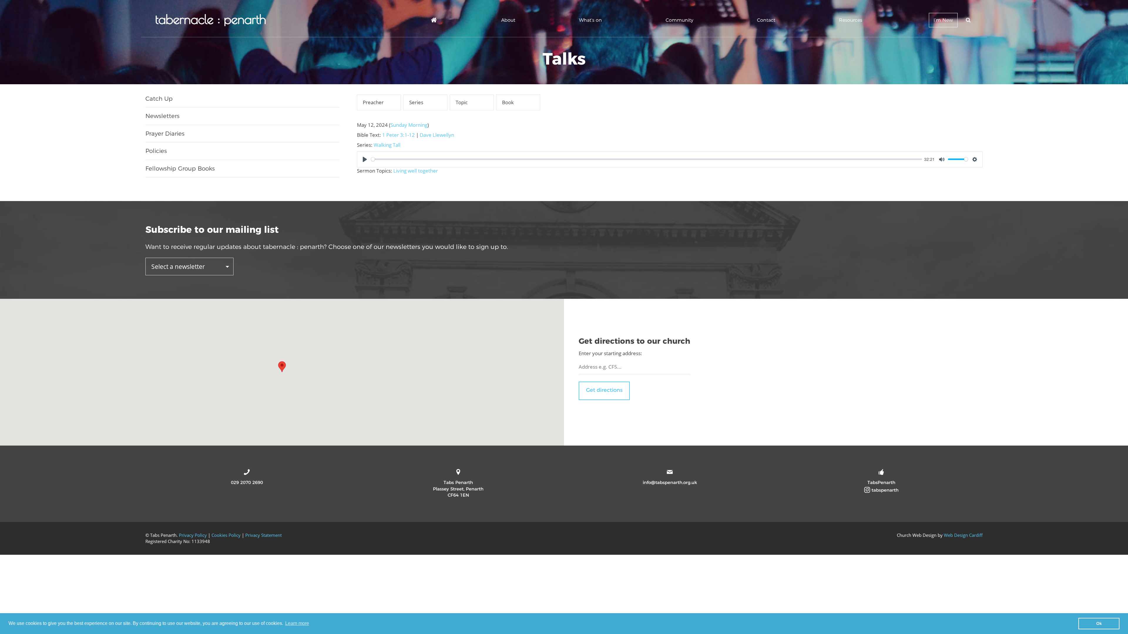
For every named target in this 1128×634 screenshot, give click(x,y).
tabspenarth (884, 490)
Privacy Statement (263, 535)
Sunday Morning (408, 125)
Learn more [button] (297, 623)
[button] (282, 366)
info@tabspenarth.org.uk (670, 482)
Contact (766, 20)
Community (679, 20)
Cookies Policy (226, 535)
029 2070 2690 (247, 482)
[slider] (646, 159)
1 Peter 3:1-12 (398, 134)
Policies (156, 150)
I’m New (943, 20)
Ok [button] (1099, 623)
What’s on (590, 20)
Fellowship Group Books (180, 168)
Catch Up (159, 98)
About (508, 20)
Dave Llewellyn (437, 134)
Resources (850, 20)
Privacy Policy (193, 535)
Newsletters (162, 115)
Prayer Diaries (164, 133)
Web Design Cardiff (963, 535)
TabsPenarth (881, 482)
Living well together (415, 170)
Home (434, 21)
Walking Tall (387, 144)
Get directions (604, 390)
